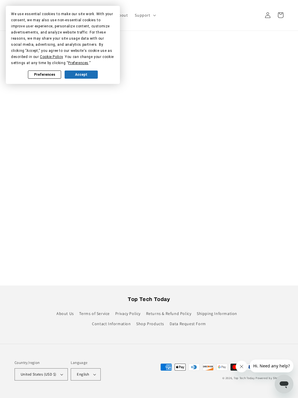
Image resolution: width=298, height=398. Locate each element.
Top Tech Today (244, 378)
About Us (65, 313)
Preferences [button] (78, 63)
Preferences (44, 75)
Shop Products (150, 323)
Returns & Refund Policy (168, 313)
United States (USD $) (38, 374)
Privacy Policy (128, 313)
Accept (81, 75)
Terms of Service (94, 313)
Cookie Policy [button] (51, 57)
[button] (144, 15)
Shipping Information (217, 313)
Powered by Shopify (269, 378)
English (83, 374)
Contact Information (111, 323)
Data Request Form (188, 323)
